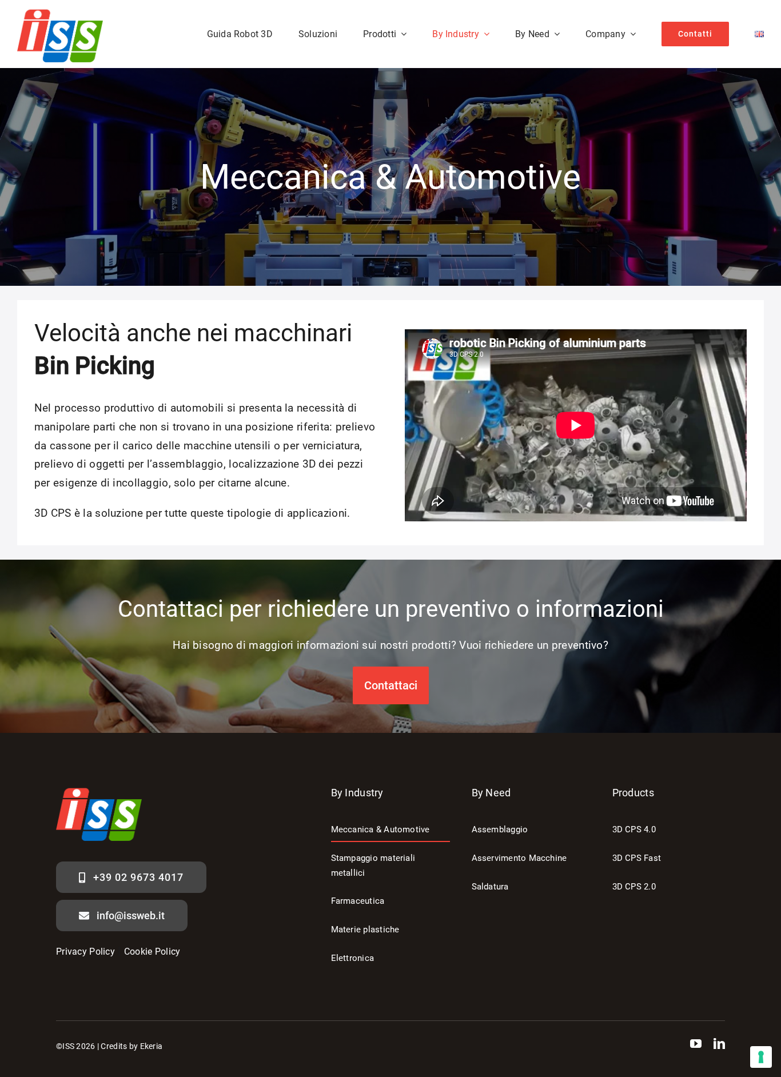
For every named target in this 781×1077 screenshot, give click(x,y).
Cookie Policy (152, 951)
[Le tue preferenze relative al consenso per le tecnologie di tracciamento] (761, 1057)
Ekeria (151, 1046)
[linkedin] (719, 1044)
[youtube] (696, 1044)
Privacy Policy (85, 951)
